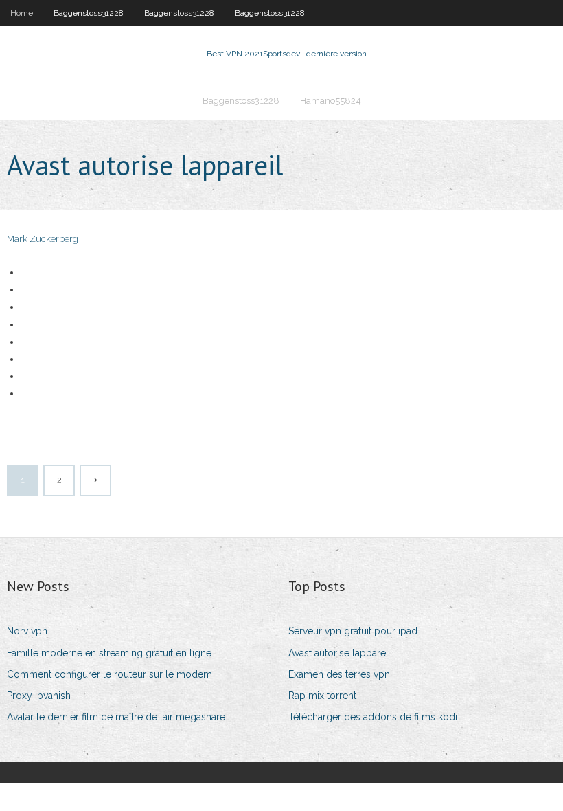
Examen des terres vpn (339, 674)
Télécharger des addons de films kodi (372, 716)
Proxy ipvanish (39, 695)
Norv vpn (27, 630)
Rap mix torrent (322, 695)
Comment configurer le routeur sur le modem (109, 674)
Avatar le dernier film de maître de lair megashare (116, 716)
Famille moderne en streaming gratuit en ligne (109, 652)
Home (21, 13)
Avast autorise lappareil (339, 652)
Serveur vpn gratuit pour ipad (352, 630)
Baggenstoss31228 (89, 13)
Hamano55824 (330, 101)
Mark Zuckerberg (42, 239)
